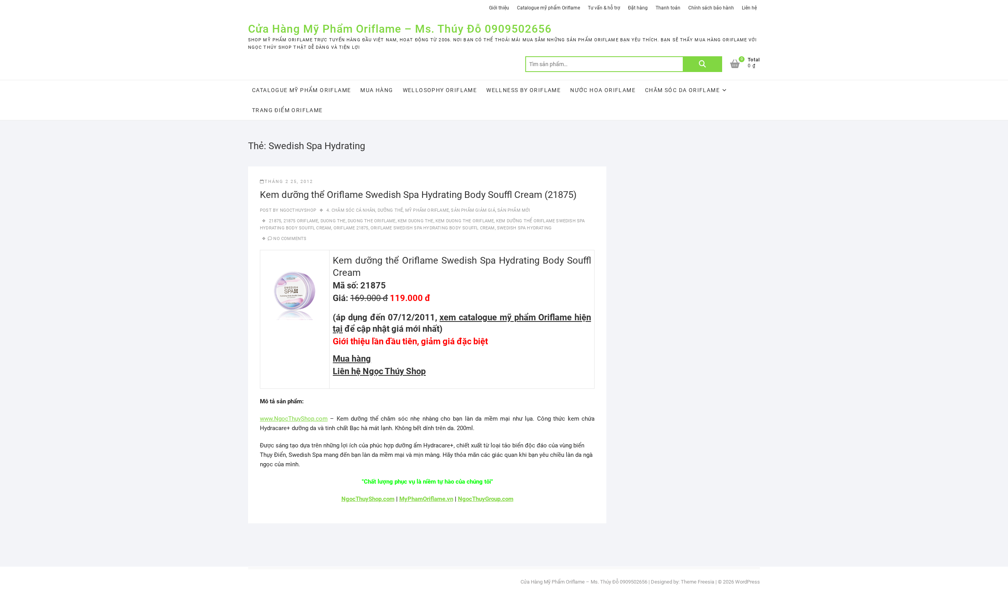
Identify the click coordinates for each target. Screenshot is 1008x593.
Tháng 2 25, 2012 (289, 181)
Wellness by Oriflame (523, 90)
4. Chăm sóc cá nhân (350, 210)
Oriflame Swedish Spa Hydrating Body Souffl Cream (433, 228)
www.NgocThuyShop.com (294, 418)
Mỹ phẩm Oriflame (427, 210)
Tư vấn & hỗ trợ (604, 8)
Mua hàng (376, 90)
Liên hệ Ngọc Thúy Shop (379, 371)
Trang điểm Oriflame (287, 110)
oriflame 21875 (351, 228)
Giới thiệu (499, 8)
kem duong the (416, 221)
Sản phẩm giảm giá (473, 210)
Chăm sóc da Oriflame (682, 90)
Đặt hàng (638, 8)
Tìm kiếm (702, 64)
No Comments (289, 238)
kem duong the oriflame (464, 221)
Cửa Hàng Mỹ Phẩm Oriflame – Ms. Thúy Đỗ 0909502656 (400, 28)
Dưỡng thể (390, 210)
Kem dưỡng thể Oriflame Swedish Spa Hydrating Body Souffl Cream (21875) (418, 194)
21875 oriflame (301, 221)
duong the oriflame (372, 221)
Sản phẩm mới (513, 210)
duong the (333, 221)
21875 (275, 221)
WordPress (747, 582)
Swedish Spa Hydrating (524, 228)
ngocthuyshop (297, 210)
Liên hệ (749, 8)
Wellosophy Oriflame (440, 90)
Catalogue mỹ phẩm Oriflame (548, 8)
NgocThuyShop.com (368, 498)
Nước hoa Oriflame (603, 90)
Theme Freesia (697, 582)
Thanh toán (668, 8)
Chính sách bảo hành (711, 8)
